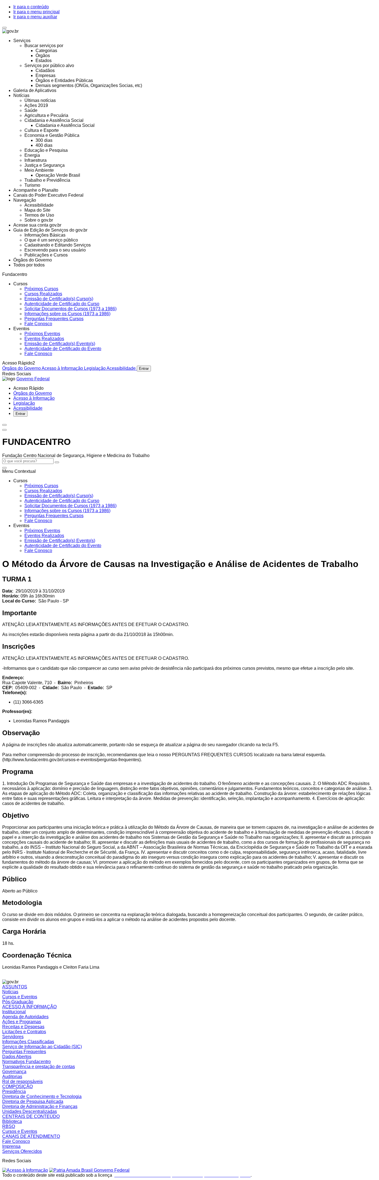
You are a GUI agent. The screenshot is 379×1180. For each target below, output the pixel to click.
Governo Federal (33, 378)
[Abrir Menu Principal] (4, 430)
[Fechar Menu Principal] (4, 28)
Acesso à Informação (63, 368)
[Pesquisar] (57, 462)
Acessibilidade (122, 368)
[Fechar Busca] (4, 468)
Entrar (144, 368)
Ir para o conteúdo (31, 6)
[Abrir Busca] (4, 425)
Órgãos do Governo (22, 368)
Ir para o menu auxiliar (35, 16)
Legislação (95, 368)
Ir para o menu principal (36, 11)
